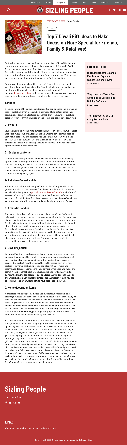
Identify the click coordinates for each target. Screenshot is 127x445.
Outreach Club (85, 440)
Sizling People (69, 9)
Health (48, 2)
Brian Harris (73, 21)
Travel (93, 2)
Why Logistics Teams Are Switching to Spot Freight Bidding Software (101, 98)
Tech (84, 2)
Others (103, 2)
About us (9, 428)
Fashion (74, 2)
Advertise (33, 428)
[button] (8, 10)
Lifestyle (59, 2)
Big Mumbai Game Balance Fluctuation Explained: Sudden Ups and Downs (101, 76)
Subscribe (21, 428)
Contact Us (118, 2)
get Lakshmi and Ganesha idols (46, 192)
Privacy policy (48, 428)
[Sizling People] (40, 10)
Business (34, 2)
